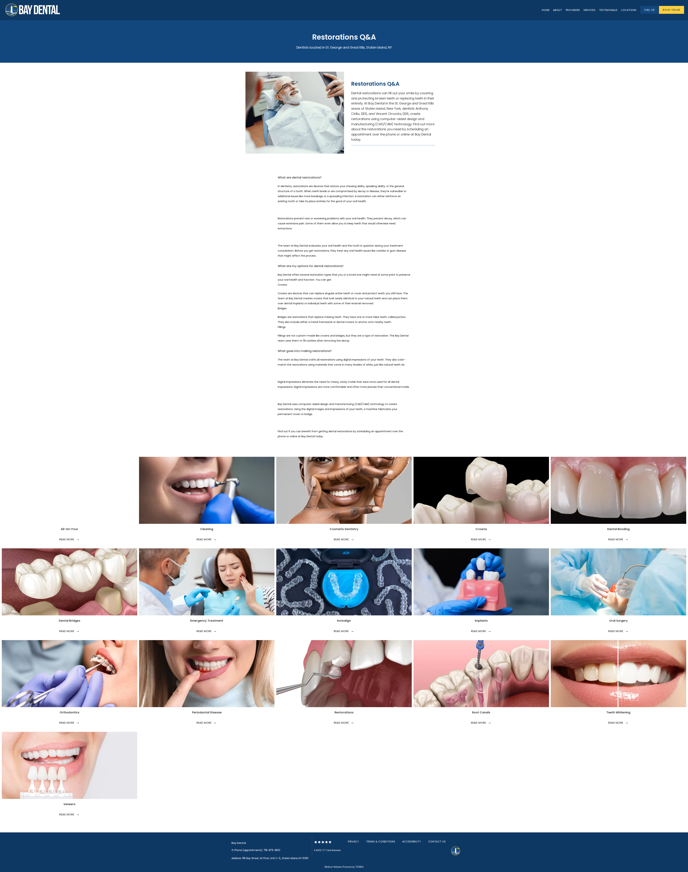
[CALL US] (649, 13)
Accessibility (411, 841)
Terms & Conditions (380, 841)
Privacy (353, 841)
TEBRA (359, 867)
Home (546, 10)
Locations (628, 10)
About (557, 10)
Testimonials (608, 10)
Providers (573, 10)
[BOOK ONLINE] (671, 13)
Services (590, 10)
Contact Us (437, 841)
